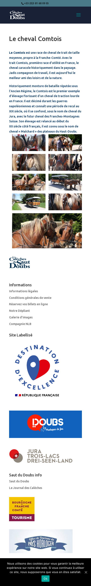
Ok (45, 578)
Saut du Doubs (19, 481)
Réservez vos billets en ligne (28, 304)
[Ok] (86, 572)
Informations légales (23, 291)
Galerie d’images (21, 317)
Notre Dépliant (19, 310)
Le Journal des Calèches (25, 488)
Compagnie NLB (20, 324)
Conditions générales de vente (30, 297)
